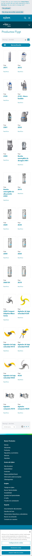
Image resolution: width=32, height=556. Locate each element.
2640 (5, 254)
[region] (16, 542)
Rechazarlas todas (16, 547)
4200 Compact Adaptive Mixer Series (9, 313)
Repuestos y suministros (11, 453)
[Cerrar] (30, 532)
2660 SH (6, 282)
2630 (20, 225)
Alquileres (7, 458)
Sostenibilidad (8, 469)
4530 (20, 376)
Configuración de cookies (16, 542)
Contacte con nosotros (10, 519)
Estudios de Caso (9, 511)
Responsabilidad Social (11, 474)
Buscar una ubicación (10, 517)
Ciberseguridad (8, 479)
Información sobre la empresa (12, 477)
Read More (6, 71)
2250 (20, 127)
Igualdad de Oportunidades (12, 495)
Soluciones (7, 447)
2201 (5, 127)
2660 (20, 254)
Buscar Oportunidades (10, 490)
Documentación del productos (12, 509)
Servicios (6, 455)
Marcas (6, 445)
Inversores (7, 471)
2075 (20, 67)
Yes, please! (6, 8)
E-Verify (6, 498)
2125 (5, 96)
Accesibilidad (8, 493)
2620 (5, 225)
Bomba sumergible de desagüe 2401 (23, 158)
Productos (7, 450)
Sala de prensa (8, 466)
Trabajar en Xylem (9, 487)
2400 (5, 156)
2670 (20, 282)
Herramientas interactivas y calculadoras (15, 514)
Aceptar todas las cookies (16, 552)
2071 (5, 67)
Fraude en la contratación (11, 501)
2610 (20, 189)
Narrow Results (16, 45)
